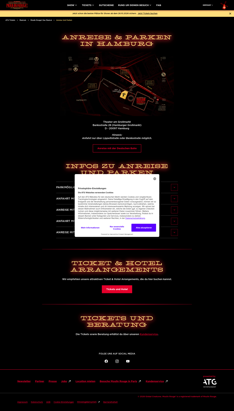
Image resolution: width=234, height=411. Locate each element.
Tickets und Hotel (117, 289)
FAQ (158, 5)
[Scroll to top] (227, 398)
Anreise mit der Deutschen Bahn (117, 148)
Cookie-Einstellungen (64, 402)
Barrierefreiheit (110, 402)
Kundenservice (149, 334)
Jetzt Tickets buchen (147, 14)
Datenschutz (37, 402)
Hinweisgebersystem (87, 402)
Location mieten (85, 381)
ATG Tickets (10, 20)
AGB (48, 402)
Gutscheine (106, 5)
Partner (39, 381)
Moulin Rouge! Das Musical (41, 20)
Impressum (22, 402)
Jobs (64, 381)
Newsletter (24, 381)
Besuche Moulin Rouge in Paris (118, 381)
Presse (53, 381)
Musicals (23, 20)
